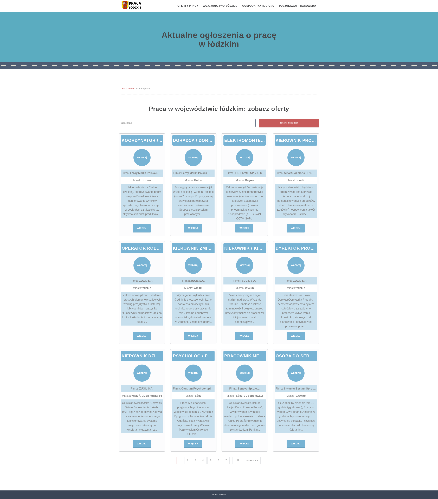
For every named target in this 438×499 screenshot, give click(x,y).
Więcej (141, 228)
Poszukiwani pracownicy (298, 5)
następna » (252, 460)
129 (237, 460)
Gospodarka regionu (258, 5)
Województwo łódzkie (220, 5)
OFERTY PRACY (187, 5)
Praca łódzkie (128, 88)
